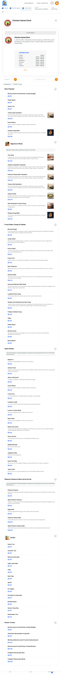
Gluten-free (17, 84)
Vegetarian (7, 84)
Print (26, 70)
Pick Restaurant (15, 8)
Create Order (27, 8)
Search (5, 8)
